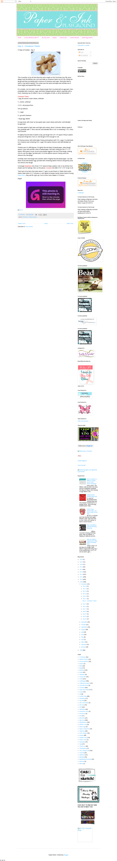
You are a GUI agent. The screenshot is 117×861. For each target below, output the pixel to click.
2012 (81, 574)
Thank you (82, 746)
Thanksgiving (83, 748)
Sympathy (82, 742)
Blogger (66, 855)
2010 (81, 579)
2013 (81, 572)
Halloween (82, 709)
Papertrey (82, 731)
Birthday (81, 670)
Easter (81, 692)
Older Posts (70, 223)
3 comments (21, 214)
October (83, 624)
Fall (80, 694)
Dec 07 (85, 614)
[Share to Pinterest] (46, 215)
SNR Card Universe (83, 421)
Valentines (82, 755)
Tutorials (81, 752)
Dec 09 (85, 611)
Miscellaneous (83, 722)
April (82, 639)
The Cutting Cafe (84, 750)
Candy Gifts (82, 676)
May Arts (81, 720)
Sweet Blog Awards (87, 37)
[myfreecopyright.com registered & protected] (88, 471)
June (82, 634)
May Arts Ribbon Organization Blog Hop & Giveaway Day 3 (92, 542)
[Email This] (39, 215)
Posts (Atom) (29, 226)
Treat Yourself (81, 465)
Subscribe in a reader (83, 45)
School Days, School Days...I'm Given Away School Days (92, 511)
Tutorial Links (63, 37)
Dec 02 (85, 619)
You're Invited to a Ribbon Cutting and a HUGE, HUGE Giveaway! (92, 481)
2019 (81, 562)
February (84, 644)
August (83, 629)
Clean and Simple (84, 689)
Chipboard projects (84, 683)
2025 (81, 559)
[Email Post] (36, 214)
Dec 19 (85, 604)
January (83, 647)
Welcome (81, 761)
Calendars (82, 674)
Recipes (54, 37)
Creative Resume (74, 37)
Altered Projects (83, 659)
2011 (81, 577)
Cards (81, 679)
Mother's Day (83, 724)
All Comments (84, 55)
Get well (81, 700)
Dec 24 (85, 591)
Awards (81, 663)
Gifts (80, 707)
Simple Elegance (82, 460)
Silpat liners (21, 175)
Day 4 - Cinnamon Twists (29, 46)
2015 (81, 567)
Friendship (82, 698)
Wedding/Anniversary (85, 759)
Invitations (82, 713)
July (82, 632)
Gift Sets (81, 705)
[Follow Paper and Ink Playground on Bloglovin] (86, 446)
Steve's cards (83, 739)
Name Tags (82, 726)
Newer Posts (21, 223)
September (84, 627)
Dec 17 (85, 609)
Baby (80, 666)
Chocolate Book (83, 685)
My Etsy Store (46, 37)
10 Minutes (82, 657)
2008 (81, 650)
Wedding (81, 757)
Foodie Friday (83, 696)
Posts (81, 52)
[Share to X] (42, 215)
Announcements (83, 661)
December (84, 584)
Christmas (25, 217)
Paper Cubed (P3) (84, 729)
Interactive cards (84, 711)
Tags (80, 744)
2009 (81, 582)
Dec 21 (85, 598)
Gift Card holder (83, 702)
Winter (81, 763)
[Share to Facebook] (44, 215)
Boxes (81, 672)
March (83, 642)
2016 (81, 564)
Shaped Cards (83, 737)
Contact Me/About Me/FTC (31, 37)
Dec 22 (85, 596)
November (84, 622)
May (82, 637)
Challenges (81, 192)
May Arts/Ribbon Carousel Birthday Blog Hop (92, 526)
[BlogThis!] (41, 215)
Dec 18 (85, 606)
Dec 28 (85, 586)
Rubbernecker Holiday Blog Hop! (92, 495)
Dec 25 (85, 588)
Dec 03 (85, 616)
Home (19, 37)
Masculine (82, 718)
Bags (80, 668)
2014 (81, 569)
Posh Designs (83, 733)
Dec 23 (85, 593)
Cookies (30, 217)
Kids (80, 715)
